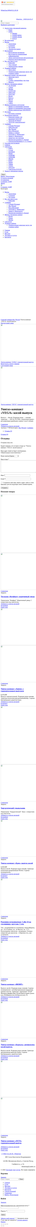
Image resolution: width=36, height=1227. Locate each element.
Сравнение (4, 424)
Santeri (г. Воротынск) (15, 136)
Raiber (10, 160)
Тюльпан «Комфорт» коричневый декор (18, 597)
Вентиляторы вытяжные (16, 52)
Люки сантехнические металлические (20, 58)
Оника (10, 101)
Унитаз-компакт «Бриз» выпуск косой (17, 863)
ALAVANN (12, 85)
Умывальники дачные (15, 66)
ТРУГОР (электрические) (16, 122)
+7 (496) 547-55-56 (7, 1152)
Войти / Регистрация (11, 1195)
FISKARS (11, 63)
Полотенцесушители (11, 115)
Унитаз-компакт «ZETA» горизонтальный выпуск (11, 1142)
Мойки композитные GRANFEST (19, 110)
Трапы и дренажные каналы (14, 171)
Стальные (11, 45)
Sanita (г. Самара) (14, 133)
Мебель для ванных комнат (13, 84)
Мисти (10, 99)
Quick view (4, 607)
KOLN (14, 38)
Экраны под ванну (14, 49)
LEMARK (11, 157)
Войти (3, 1214)
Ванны (7, 42)
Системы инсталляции (12, 143)
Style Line (11, 94)
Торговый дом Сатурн (13, 1170)
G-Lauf (10, 150)
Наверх (3, 1222)
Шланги (11, 82)
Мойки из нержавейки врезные (18, 106)
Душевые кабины (10, 68)
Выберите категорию (8, 25)
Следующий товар (7, 365)
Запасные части (13, 77)
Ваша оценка (5, 456)
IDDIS (10, 153)
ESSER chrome (17, 37)
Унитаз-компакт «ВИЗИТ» (12, 984)
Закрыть (3, 1177)
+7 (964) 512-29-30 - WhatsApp (11, 1154)
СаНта (10, 103)
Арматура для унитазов (16, 138)
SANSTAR (12, 91)
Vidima (10, 164)
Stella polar (11, 92)
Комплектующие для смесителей (15, 75)
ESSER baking (17, 35)
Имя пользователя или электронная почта (15, 1205)
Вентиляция (9, 51)
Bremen (14, 33)
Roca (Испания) (13, 131)
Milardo (10, 159)
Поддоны (8, 112)
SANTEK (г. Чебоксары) (16, 134)
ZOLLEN (11, 167)
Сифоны (7, 145)
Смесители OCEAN (15, 169)
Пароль (4, 1211)
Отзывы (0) (8, 431)
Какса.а (10, 98)
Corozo (10, 87)
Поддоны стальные (14, 113)
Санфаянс (8, 124)
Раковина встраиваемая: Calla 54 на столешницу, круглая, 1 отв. (16, 923)
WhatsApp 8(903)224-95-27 (24, 19)
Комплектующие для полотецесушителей (15, 118)
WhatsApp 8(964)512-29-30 (9, 10)
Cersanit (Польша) (14, 126)
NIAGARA (12, 70)
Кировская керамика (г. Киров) (18, 139)
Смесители (8, 146)
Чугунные (11, 47)
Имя (3, 475)
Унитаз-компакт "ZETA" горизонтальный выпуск (17, 404)
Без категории (9, 40)
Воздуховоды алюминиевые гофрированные (17, 55)
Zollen (10, 31)
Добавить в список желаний (10, 426)
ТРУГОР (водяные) (14, 120)
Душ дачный (12, 65)
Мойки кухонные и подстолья (14, 105)
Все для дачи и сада (11, 61)
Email (3, 479)
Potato (10, 30)
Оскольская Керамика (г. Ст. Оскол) (20, 141)
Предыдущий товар (7, 323)
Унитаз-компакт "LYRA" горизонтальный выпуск (17, 362)
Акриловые (12, 44)
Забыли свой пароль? (8, 1218)
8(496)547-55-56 (6, 7)
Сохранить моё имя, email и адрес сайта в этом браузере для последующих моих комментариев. (17, 483)
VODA (10, 166)
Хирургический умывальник (13, 808)
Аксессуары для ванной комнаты (15, 28)
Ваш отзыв (5, 459)
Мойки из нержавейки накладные (19, 108)
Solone (10, 162)
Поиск (3, 174)
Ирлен (10, 96)
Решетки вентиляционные (17, 59)
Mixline (10, 89)
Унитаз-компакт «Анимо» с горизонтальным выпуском (12, 690)
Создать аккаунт (22, 1220)
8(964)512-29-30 (6, 8)
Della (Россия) (13, 127)
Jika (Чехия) (12, 129)
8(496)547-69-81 (7, 19)
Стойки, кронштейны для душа (18, 80)
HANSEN (11, 152)
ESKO (10, 148)
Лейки (10, 78)
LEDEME (11, 155)
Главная (3, 319)
